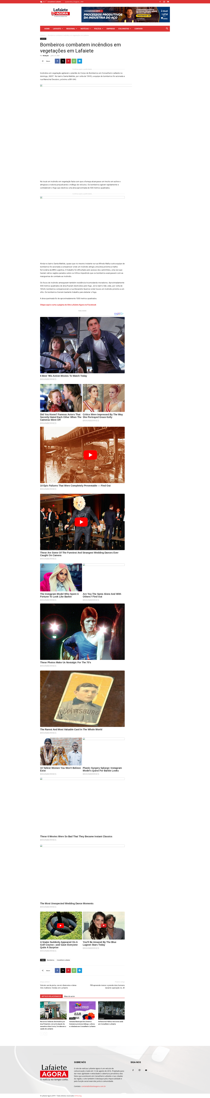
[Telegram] (79, 61)
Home (47, 28)
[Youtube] (168, 1)
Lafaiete (57, 28)
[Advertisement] (150, 53)
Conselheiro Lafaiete (63, 960)
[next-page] (45, 1033)
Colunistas (123, 28)
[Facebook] (160, 1)
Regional (70, 28)
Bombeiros (50, 960)
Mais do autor (69, 996)
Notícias (85, 28)
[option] (125, 14)
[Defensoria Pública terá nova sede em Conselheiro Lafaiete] (111, 1010)
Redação (46, 55)
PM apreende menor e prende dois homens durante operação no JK (107, 986)
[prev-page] (41, 1033)
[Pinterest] (68, 61)
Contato (139, 28)
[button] (167, 29)
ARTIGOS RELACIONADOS (51, 996)
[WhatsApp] (74, 61)
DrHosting (78, 1096)
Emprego (111, 28)
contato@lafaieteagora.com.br (93, 1086)
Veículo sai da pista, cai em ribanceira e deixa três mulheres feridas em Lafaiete (58, 986)
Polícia (97, 28)
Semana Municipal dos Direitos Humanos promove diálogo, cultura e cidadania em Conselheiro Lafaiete (82, 1024)
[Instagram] (164, 1)
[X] (62, 61)
